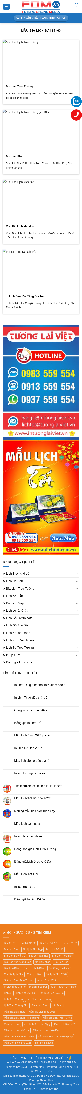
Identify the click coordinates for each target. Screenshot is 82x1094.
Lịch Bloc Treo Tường (38, 999)
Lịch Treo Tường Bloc (16, 1005)
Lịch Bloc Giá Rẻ (13, 999)
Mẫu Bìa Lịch (58, 1005)
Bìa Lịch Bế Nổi (55, 949)
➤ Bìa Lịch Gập (13, 603)
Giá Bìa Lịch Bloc (13, 974)
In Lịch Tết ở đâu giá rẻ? (30, 697)
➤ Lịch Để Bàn (13, 581)
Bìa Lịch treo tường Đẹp (17, 961)
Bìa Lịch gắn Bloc (38, 955)
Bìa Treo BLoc (12, 968)
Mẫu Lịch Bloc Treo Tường (19, 1036)
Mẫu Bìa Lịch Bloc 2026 (42, 1011)
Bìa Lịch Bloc (14, 156)
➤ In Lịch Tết (11, 655)
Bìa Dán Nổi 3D (48, 943)
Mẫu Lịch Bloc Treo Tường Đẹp (55, 1036)
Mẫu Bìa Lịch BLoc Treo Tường (21, 1017)
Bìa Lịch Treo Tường (19, 86)
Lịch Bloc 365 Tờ (25, 992)
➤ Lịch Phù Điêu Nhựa (18, 640)
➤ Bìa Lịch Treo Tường (18, 588)
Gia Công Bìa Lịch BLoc (62, 968)
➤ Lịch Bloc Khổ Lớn (17, 573)
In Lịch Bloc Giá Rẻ (15, 986)
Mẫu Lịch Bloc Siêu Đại (46, 1030)
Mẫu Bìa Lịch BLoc (14, 1011)
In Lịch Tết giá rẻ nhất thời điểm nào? (39, 685)
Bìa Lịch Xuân (42, 961)
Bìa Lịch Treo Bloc (62, 955)
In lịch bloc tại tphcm (28, 836)
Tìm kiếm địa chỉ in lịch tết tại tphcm (38, 786)
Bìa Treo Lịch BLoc (34, 968)
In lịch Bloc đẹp (24, 886)
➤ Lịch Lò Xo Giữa (15, 610)
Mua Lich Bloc (40, 1005)
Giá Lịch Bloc (34, 974)
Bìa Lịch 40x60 (69, 943)
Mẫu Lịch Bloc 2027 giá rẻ (32, 735)
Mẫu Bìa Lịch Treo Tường (57, 1017)
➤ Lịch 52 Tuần (13, 595)
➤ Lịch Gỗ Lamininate (17, 618)
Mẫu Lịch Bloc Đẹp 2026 (17, 1042)
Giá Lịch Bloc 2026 (56, 974)
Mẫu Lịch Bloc (12, 1024)
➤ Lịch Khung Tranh (16, 632)
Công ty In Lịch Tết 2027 (30, 710)
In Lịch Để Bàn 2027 (28, 748)
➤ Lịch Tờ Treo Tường (18, 647)
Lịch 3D (8, 992)
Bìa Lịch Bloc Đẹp (33, 949)
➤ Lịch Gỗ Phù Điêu (16, 625)
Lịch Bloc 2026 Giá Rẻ (51, 992)
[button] (6, 7)
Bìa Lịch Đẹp (61, 961)
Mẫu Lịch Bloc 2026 (65, 1024)
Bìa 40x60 (9, 943)
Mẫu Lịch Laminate (27, 823)
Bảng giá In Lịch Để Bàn (30, 899)
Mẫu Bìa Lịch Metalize (20, 226)
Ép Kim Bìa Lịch (44, 1042)
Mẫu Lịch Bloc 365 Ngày (37, 1024)
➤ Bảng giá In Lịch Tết (18, 662)
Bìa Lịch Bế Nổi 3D (14, 955)
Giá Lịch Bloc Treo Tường (18, 980)
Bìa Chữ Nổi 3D (27, 943)
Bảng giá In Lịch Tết (27, 723)
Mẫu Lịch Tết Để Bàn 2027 (32, 798)
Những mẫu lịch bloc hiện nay (34, 811)
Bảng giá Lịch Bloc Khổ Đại (33, 861)
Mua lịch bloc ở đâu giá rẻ (31, 760)
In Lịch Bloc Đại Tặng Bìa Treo (25, 296)
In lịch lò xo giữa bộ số (29, 773)
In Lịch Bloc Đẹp (38, 986)
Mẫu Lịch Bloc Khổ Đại (16, 1030)
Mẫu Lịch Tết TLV (26, 874)
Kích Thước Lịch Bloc (63, 986)
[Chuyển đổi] (77, 573)
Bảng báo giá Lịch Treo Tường (35, 849)
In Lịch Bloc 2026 (46, 980)
